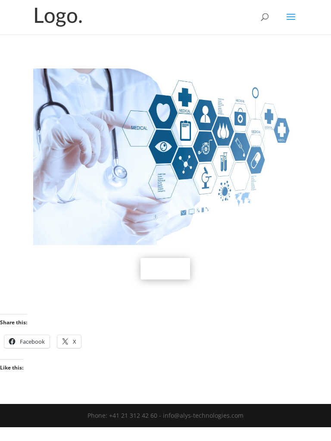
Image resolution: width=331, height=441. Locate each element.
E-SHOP (165, 268)
